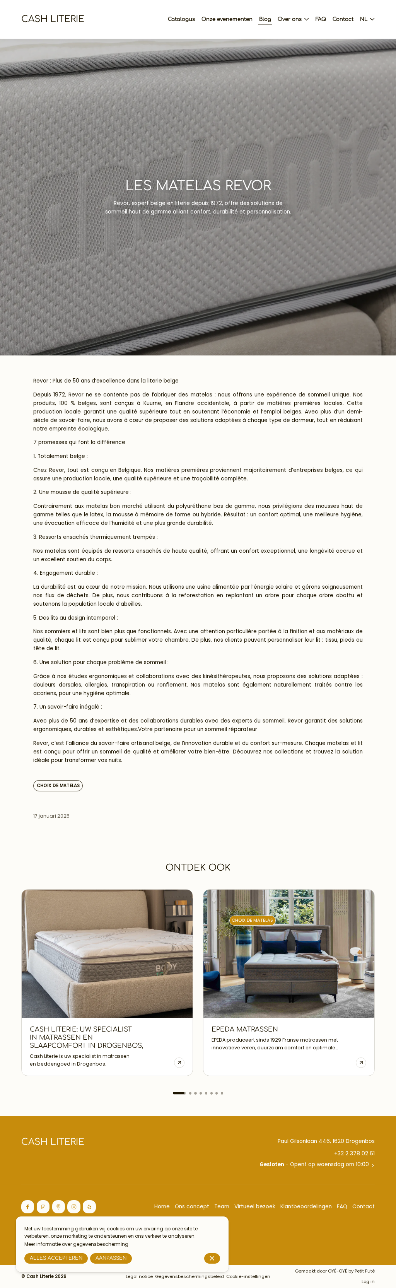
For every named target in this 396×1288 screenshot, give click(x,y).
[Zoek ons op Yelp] (89, 1206)
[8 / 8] (222, 1093)
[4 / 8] (201, 1093)
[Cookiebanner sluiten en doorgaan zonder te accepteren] (212, 1258)
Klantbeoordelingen (306, 1206)
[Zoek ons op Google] (58, 1206)
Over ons (290, 19)
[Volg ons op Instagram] (73, 1206)
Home (162, 1206)
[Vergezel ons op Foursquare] (43, 1206)
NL (363, 19)
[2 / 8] (184, 1093)
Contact (363, 1206)
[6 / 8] (211, 1093)
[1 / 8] (174, 1093)
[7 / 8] (216, 1093)
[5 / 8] (206, 1093)
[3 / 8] (195, 1093)
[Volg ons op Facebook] (27, 1206)
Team (221, 1206)
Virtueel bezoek (254, 1206)
